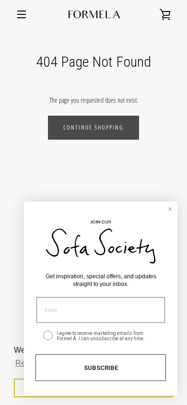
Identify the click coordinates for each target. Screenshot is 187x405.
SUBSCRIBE (101, 367)
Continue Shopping (93, 127)
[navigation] (22, 14)
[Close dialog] (170, 209)
